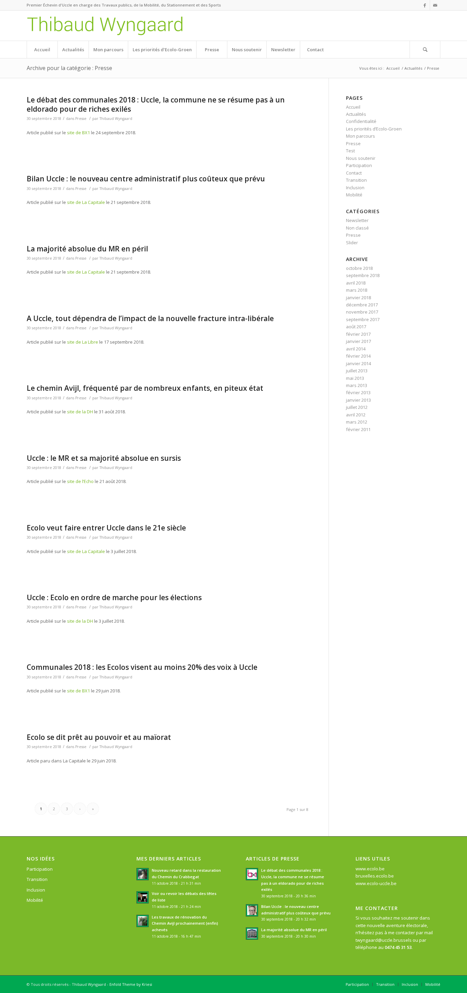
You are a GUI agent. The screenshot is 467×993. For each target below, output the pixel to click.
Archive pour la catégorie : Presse (69, 68)
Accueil (393, 68)
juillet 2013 (357, 371)
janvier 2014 (358, 363)
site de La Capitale (86, 202)
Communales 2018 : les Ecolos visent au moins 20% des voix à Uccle (142, 667)
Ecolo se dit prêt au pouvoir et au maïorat (99, 737)
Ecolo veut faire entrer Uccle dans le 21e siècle (106, 528)
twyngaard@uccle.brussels (384, 940)
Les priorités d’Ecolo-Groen (374, 129)
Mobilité (354, 195)
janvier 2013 (358, 400)
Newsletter (357, 220)
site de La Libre (82, 342)
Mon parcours (360, 136)
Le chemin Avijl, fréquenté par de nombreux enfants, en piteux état (145, 388)
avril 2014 (355, 349)
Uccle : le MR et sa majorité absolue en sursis (104, 458)
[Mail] (435, 5)
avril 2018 (355, 283)
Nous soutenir (360, 158)
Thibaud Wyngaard (115, 118)
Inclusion (355, 187)
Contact (354, 173)
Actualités (413, 68)
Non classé (357, 228)
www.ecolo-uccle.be (376, 883)
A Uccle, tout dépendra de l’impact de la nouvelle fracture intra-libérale (150, 318)
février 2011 (358, 429)
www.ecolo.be (370, 869)
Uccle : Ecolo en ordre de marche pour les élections (114, 597)
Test (350, 151)
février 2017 (358, 334)
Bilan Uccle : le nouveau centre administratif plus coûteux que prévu (146, 178)
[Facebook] (425, 5)
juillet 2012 (357, 407)
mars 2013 (356, 385)
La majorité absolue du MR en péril (87, 248)
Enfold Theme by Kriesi (130, 984)
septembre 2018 (362, 275)
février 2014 (358, 356)
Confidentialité (361, 121)
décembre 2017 (362, 305)
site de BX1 (78, 132)
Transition (356, 180)
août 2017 (356, 326)
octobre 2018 (359, 268)
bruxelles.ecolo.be (375, 876)
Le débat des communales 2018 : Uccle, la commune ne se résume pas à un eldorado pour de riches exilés (156, 104)
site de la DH (80, 412)
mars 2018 (356, 290)
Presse (80, 118)
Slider (352, 242)
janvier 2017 (358, 341)
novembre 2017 (362, 312)
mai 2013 (355, 378)
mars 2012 (356, 422)
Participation (359, 165)
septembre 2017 (362, 319)
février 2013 (358, 392)
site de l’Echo (80, 481)
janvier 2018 (358, 297)
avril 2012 (355, 415)
